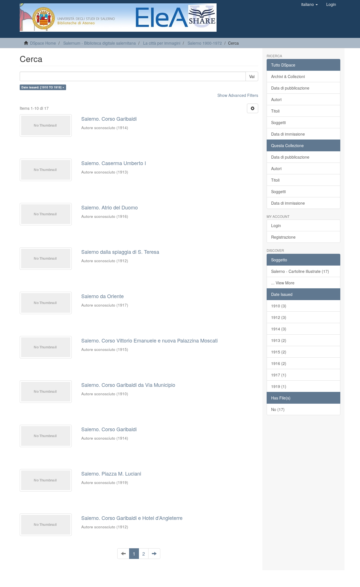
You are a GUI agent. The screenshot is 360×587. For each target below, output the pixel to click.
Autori (276, 99)
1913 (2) (278, 340)
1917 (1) (278, 375)
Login (276, 225)
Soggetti (278, 122)
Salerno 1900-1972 (205, 43)
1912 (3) (278, 317)
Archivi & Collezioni (288, 76)
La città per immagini (161, 43)
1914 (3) (278, 329)
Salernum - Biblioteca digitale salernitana (99, 43)
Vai (252, 76)
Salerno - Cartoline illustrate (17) (300, 271)
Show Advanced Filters (237, 95)
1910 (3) (278, 306)
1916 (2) (278, 363)
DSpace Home (43, 43)
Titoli (275, 111)
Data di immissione (288, 134)
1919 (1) (278, 386)
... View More (282, 282)
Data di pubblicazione (290, 88)
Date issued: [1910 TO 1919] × (42, 87)
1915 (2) (278, 352)
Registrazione (283, 237)
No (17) (278, 409)
